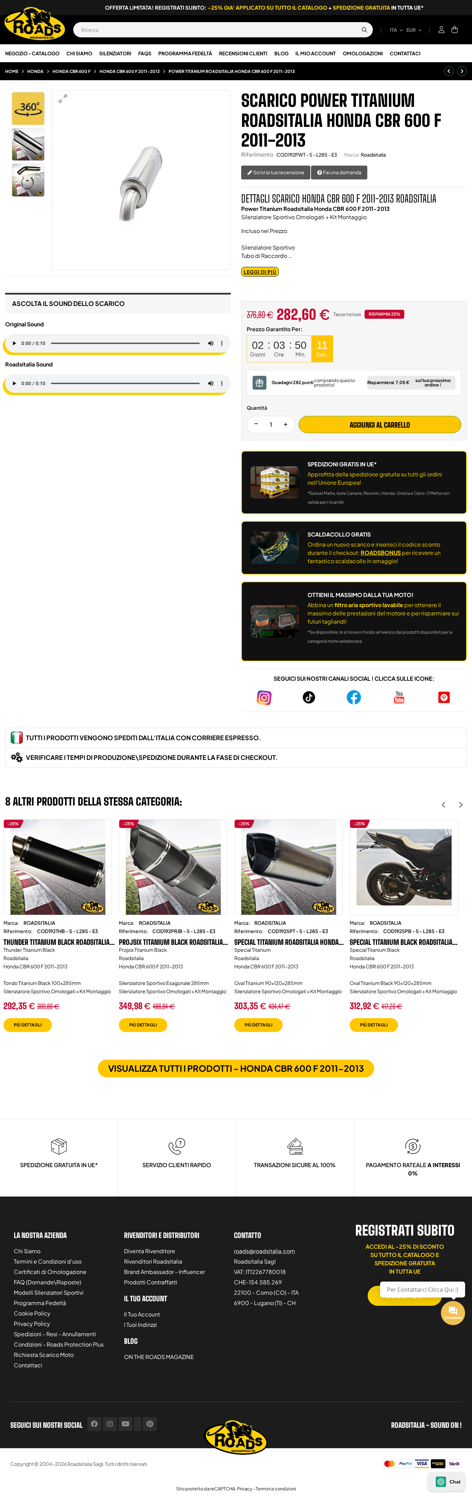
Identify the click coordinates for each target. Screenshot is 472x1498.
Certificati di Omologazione (50, 1271)
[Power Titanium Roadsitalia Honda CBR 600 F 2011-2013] (28, 144)
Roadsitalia (373, 154)
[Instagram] (110, 1424)
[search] (364, 29)
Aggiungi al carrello (380, 425)
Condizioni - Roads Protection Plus (59, 1344)
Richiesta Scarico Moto (44, 1354)
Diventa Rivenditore (149, 1251)
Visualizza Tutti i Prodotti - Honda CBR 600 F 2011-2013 (236, 1068)
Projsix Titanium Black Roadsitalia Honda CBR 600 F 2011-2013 (171, 942)
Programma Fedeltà (40, 1302)
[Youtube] (125, 1424)
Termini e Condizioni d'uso (48, 1261)
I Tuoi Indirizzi (140, 1324)
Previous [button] (443, 805)
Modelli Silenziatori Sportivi (49, 1292)
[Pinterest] (150, 1424)
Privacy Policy (32, 1323)
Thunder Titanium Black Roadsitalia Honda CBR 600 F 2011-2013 (56, 942)
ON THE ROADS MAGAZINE (159, 1356)
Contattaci (28, 1365)
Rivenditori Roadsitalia (153, 1261)
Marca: (352, 154)
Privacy (244, 1488)
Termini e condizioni (276, 1488)
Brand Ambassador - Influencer (164, 1271)
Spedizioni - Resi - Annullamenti (55, 1334)
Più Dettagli (27, 1024)
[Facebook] (94, 1424)
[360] (28, 108)
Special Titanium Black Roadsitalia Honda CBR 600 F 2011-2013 (401, 942)
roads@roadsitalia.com (264, 1251)
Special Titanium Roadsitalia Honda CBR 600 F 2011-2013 (286, 942)
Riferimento (257, 154)
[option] (57, 930)
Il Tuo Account (142, 1314)
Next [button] (461, 805)
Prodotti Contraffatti (150, 1282)
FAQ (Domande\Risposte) (47, 1282)
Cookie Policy (32, 1313)
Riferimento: (17, 931)
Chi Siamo (27, 1251)
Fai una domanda (341, 172)
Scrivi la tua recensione (278, 172)
